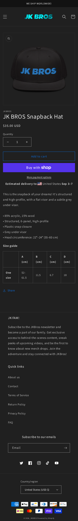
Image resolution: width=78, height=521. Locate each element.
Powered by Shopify (45, 518)
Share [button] (11, 290)
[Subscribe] (65, 448)
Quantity (8, 134)
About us (14, 377)
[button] (5, 16)
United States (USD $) (37, 489)
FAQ (10, 422)
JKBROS (33, 518)
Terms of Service (18, 395)
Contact (13, 386)
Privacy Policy (16, 413)
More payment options (39, 177)
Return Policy (16, 404)
